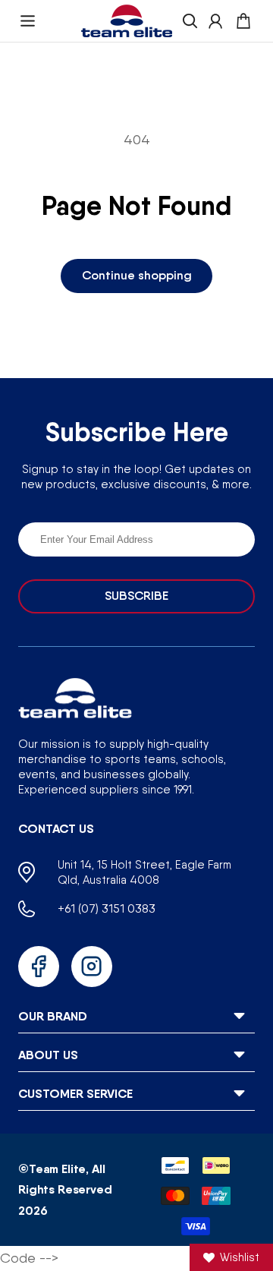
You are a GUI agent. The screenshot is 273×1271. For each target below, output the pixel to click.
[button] (27, 20)
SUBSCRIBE (136, 595)
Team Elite (57, 1168)
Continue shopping (137, 275)
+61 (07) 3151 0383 (106, 908)
